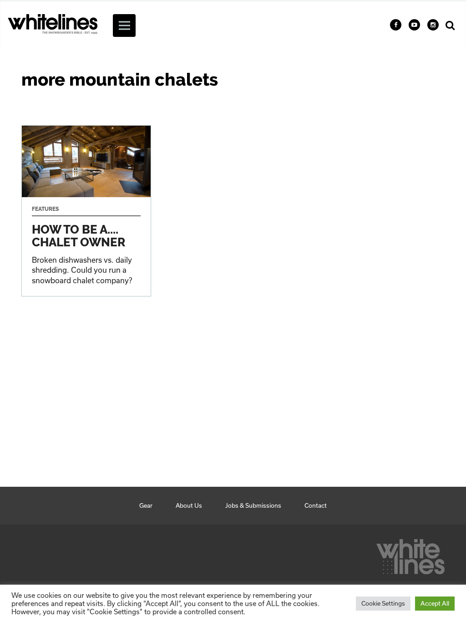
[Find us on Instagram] (433, 25)
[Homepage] (410, 554)
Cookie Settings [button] (383, 603)
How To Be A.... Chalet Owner (86, 211)
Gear (145, 505)
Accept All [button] (434, 603)
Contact (315, 505)
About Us (189, 505)
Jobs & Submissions (253, 505)
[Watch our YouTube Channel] (414, 25)
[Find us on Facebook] (395, 25)
